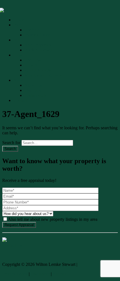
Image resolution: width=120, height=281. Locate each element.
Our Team (33, 90)
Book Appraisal (38, 50)
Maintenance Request (44, 75)
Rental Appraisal (39, 70)
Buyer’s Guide (38, 34)
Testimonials (36, 95)
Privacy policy (15, 273)
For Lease (33, 60)
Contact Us (12, 245)
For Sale (32, 29)
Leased (31, 65)
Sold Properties (38, 45)
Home (18, 19)
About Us (33, 85)
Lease (18, 55)
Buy (17, 24)
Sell (16, 40)
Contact (20, 100)
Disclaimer (40, 273)
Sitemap (60, 273)
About (19, 80)
